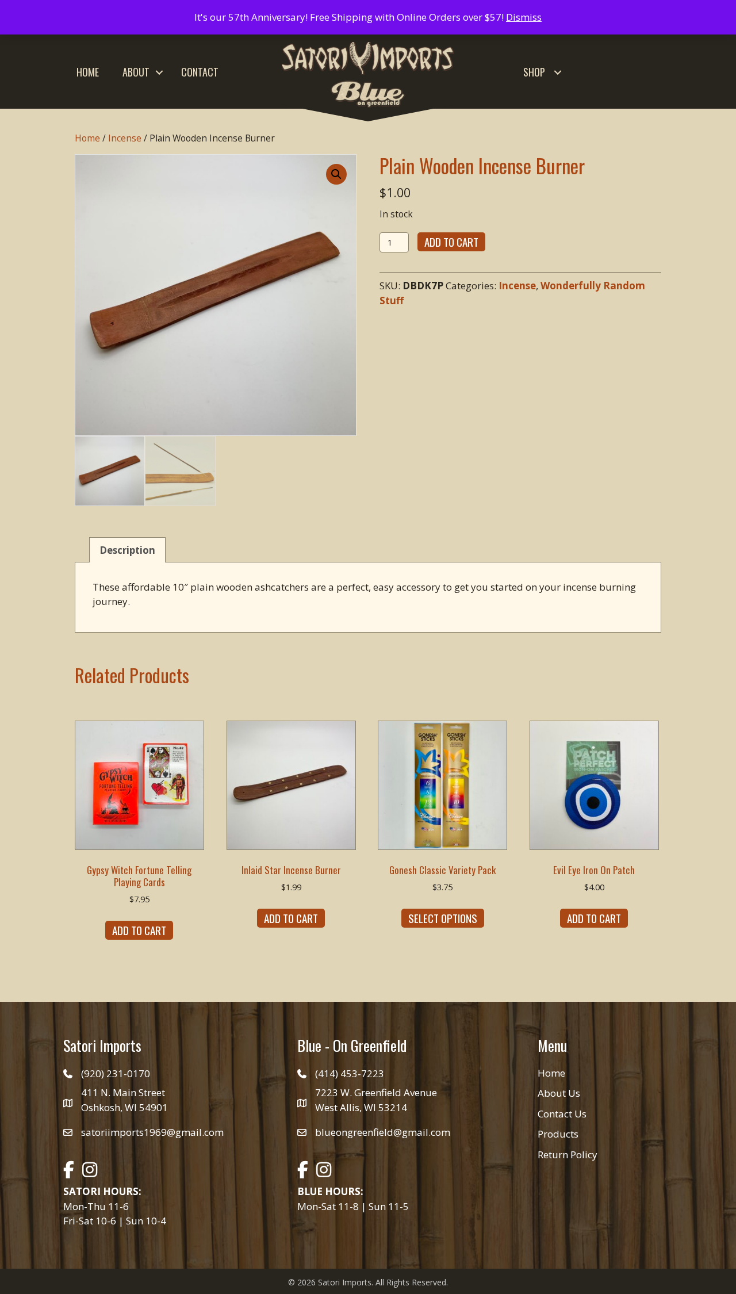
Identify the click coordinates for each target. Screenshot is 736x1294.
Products (558, 1133)
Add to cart (451, 241)
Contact (199, 71)
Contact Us (562, 1113)
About (136, 71)
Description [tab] (127, 550)
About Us (559, 1093)
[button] (159, 72)
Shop (534, 71)
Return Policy (567, 1154)
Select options (442, 918)
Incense (124, 138)
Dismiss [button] (524, 17)
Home (87, 71)
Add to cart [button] (139, 930)
